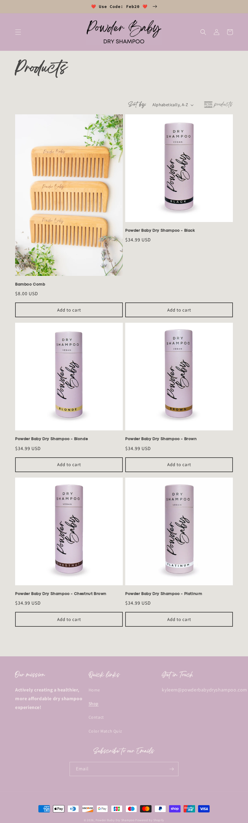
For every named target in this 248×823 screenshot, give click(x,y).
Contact (96, 717)
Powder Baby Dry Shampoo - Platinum (163, 594)
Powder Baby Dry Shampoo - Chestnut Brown (60, 594)
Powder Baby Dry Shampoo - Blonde (51, 439)
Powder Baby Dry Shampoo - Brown (161, 439)
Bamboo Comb (30, 284)
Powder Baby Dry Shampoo (115, 820)
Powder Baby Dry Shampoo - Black (160, 230)
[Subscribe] (171, 769)
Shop (94, 703)
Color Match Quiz (105, 731)
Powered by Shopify (149, 820)
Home (94, 690)
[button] (18, 32)
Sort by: (137, 104)
